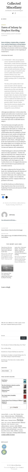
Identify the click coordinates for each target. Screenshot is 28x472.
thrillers (16, 430)
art (9, 414)
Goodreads (9, 422)
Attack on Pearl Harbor (11, 203)
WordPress (12, 467)
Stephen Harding (10, 204)
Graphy (21, 467)
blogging (18, 414)
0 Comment (4, 35)
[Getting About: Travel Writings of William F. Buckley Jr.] (25, 401)
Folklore (2, 422)
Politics (20, 427)
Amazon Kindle (4, 414)
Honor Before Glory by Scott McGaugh (11, 230)
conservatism (8, 417)
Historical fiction (16, 422)
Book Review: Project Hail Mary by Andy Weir (12, 351)
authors (11, 414)
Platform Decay (5, 390)
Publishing (24, 427)
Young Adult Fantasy (19, 432)
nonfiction (3, 427)
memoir (16, 424)
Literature (12, 424)
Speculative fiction (5, 430)
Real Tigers (4, 380)
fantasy (6, 420)
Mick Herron (5, 381)
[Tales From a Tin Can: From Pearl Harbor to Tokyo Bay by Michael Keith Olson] (8, 253)
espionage (14, 417)
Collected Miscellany (14, 6)
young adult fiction (8, 434)
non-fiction (18, 426)
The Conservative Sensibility (9, 395)
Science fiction (20, 429)
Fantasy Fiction (12, 420)
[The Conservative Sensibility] (25, 396)
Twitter (3, 432)
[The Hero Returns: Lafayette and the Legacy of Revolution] (25, 386)
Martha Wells (5, 391)
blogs (22, 414)
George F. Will (5, 396)
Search (3, 335)
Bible (15, 414)
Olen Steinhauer (9, 427)
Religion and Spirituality (11, 429)
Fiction (20, 420)
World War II (18, 204)
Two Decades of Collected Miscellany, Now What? (13, 345)
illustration (3, 424)
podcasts (15, 427)
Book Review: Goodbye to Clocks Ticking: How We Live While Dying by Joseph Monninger (13, 355)
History (23, 422)
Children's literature (10, 416)
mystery (12, 426)
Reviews (3, 24)
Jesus (8, 424)
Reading (3, 429)
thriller (12, 430)
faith (2, 420)
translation (21, 430)
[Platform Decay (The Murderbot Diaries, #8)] (25, 391)
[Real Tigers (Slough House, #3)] (25, 381)
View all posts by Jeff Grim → (8, 220)
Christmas (3, 417)
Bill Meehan (5, 403)
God (6, 422)
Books (2, 416)
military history (21, 203)
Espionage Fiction (20, 417)
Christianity (19, 416)
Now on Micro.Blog (6, 348)
